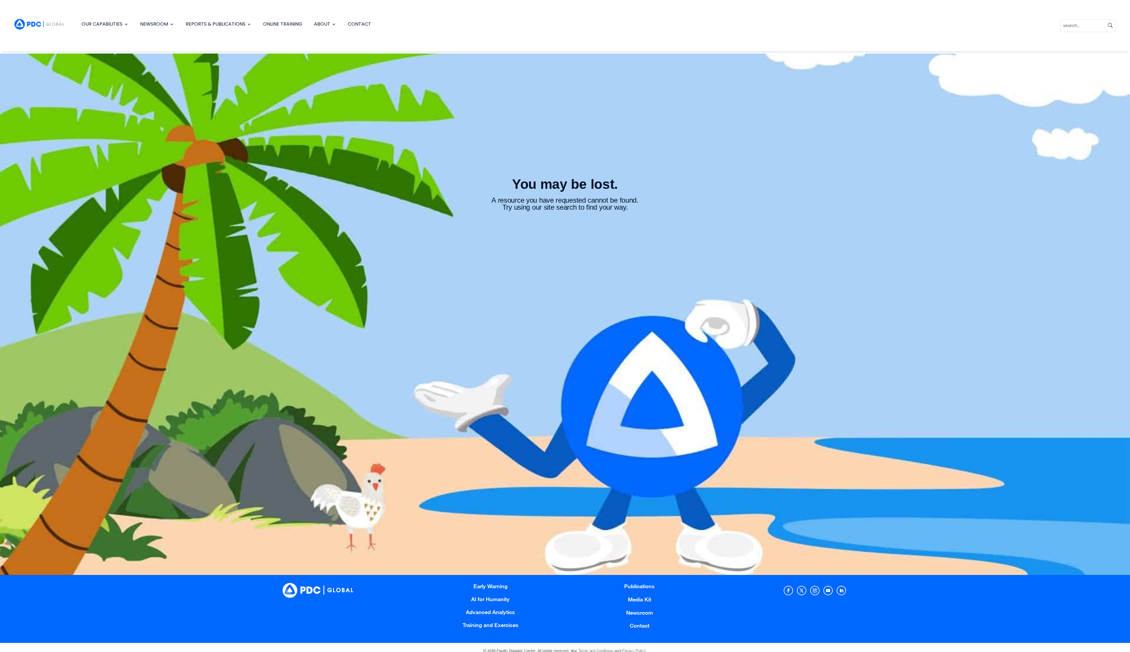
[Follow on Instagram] (815, 590)
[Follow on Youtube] (828, 590)
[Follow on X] (801, 590)
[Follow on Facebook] (788, 590)
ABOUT (322, 24)
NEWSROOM (154, 24)
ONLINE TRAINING (282, 24)
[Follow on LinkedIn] (841, 590)
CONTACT (359, 24)
